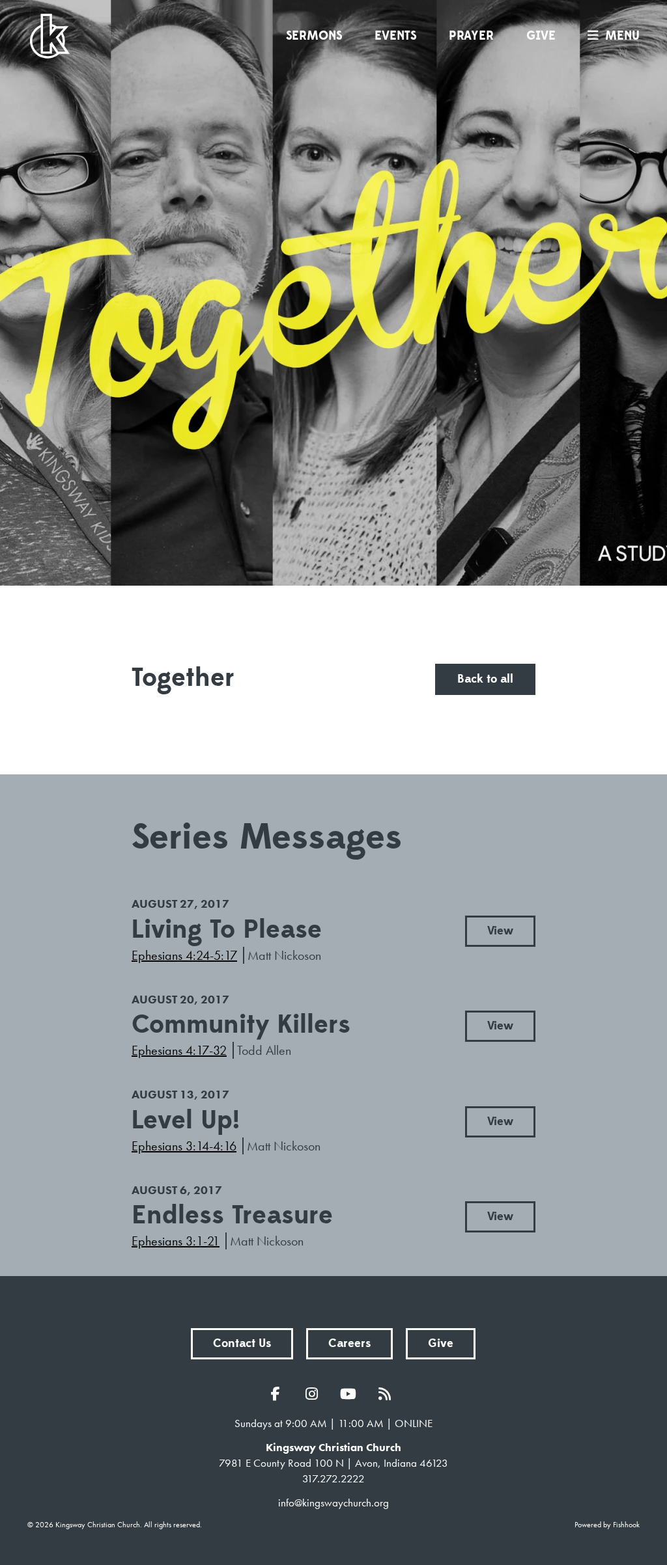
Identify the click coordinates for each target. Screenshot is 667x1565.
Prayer (471, 36)
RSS (388, 1393)
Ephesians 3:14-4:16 (184, 1145)
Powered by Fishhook (607, 1524)
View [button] (500, 930)
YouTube (351, 1393)
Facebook (278, 1393)
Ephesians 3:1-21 (176, 1240)
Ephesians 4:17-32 (179, 1050)
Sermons (314, 36)
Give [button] (440, 1343)
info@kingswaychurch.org (333, 1502)
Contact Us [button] (242, 1343)
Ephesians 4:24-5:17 (184, 955)
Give (541, 36)
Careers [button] (349, 1343)
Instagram (315, 1393)
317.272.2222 (333, 1478)
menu (622, 36)
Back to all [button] (485, 679)
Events (395, 36)
